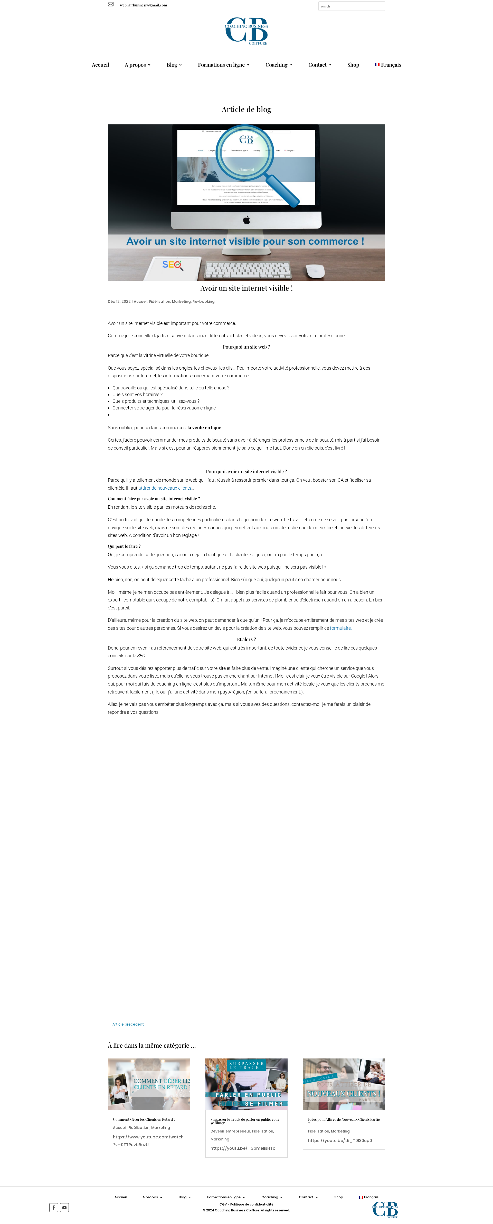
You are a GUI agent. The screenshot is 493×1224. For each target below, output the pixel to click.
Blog (172, 64)
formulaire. (341, 628)
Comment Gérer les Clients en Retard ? (144, 1119)
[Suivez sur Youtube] (64, 1207)
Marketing (181, 301)
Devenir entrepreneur (230, 1131)
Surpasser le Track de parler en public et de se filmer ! (245, 1121)
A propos (135, 64)
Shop (353, 64)
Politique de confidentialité (251, 1204)
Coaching (277, 64)
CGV (223, 1204)
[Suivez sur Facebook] (53, 1207)
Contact (317, 64)
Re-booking (204, 301)
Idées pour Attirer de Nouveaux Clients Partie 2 (344, 1121)
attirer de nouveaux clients (164, 488)
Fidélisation (159, 301)
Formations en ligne (221, 64)
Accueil (100, 64)
